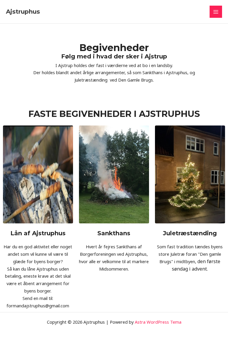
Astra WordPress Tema (158, 322)
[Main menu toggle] (216, 12)
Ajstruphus (23, 11)
